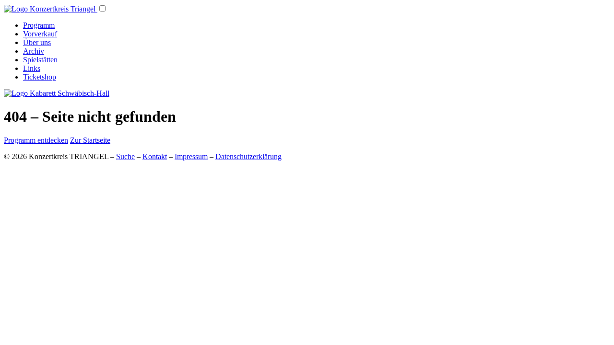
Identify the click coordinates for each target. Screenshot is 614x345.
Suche (125, 156)
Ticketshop (39, 77)
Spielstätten (40, 60)
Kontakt (154, 156)
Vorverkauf (40, 34)
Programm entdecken (36, 140)
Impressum (191, 156)
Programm (39, 25)
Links (31, 68)
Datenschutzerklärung (248, 156)
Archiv (33, 51)
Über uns (37, 42)
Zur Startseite (90, 140)
